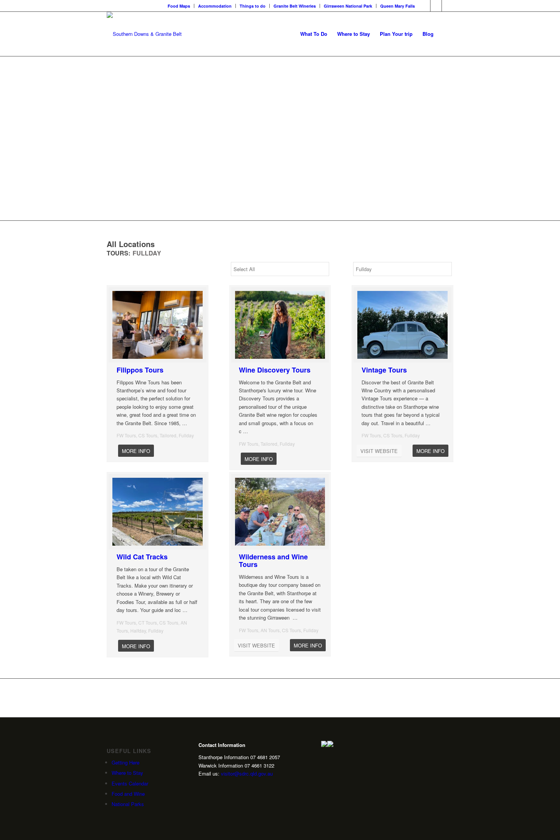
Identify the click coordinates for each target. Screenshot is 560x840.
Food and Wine (128, 793)
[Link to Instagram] (436, 5)
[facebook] (225, 787)
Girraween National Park (348, 6)
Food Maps (179, 6)
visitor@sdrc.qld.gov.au (247, 773)
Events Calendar (130, 783)
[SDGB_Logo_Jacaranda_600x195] (144, 34)
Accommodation (215, 6)
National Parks (128, 804)
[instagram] (201, 787)
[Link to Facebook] (424, 5)
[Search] (445, 34)
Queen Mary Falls (397, 6)
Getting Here (125, 762)
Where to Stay (127, 772)
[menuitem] (179, 6)
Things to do (253, 6)
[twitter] (213, 787)
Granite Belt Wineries (295, 6)
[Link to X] (447, 5)
